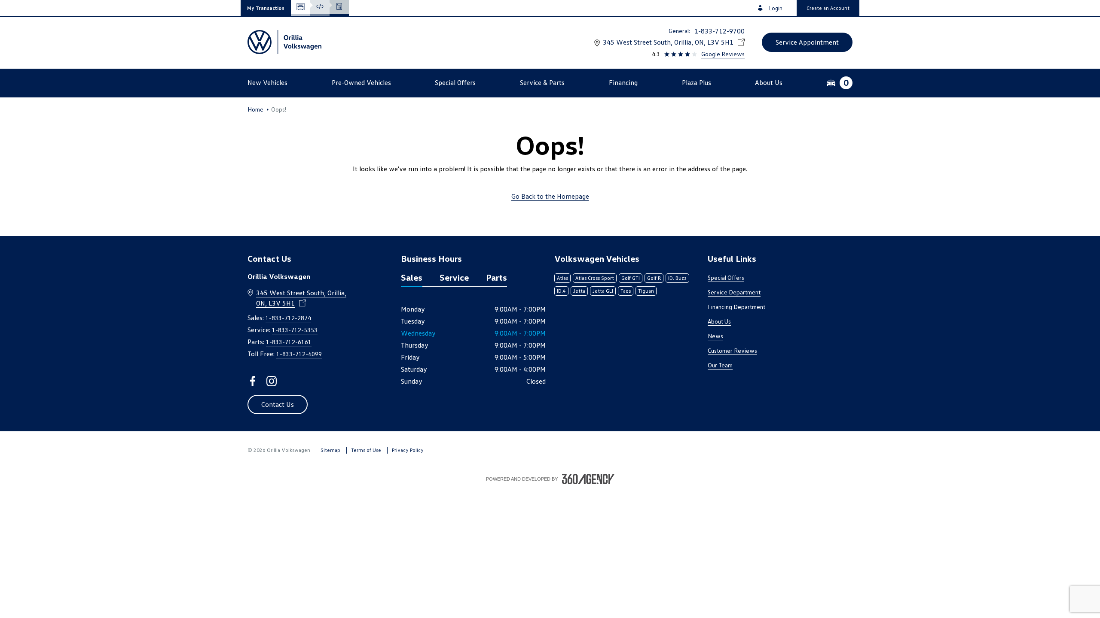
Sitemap (330, 450)
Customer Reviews (732, 350)
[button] (266, 8)
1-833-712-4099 (299, 353)
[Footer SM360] (588, 479)
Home (255, 109)
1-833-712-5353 (295, 329)
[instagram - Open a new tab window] (271, 381)
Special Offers (726, 277)
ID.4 (561, 291)
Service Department (734, 292)
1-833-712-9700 (719, 31)
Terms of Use (366, 450)
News (715, 335)
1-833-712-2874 (288, 317)
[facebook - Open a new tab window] (253, 381)
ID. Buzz (677, 278)
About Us (719, 321)
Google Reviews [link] (723, 54)
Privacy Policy (408, 450)
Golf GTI (630, 278)
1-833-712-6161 (289, 341)
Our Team (720, 365)
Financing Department (736, 306)
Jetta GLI (603, 291)
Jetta (579, 291)
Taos (625, 291)
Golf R (654, 278)
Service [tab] (454, 277)
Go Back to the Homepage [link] (550, 196)
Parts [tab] (496, 277)
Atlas (562, 278)
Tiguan (646, 291)
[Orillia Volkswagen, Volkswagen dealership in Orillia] (284, 42)
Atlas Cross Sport (594, 278)
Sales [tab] (411, 277)
